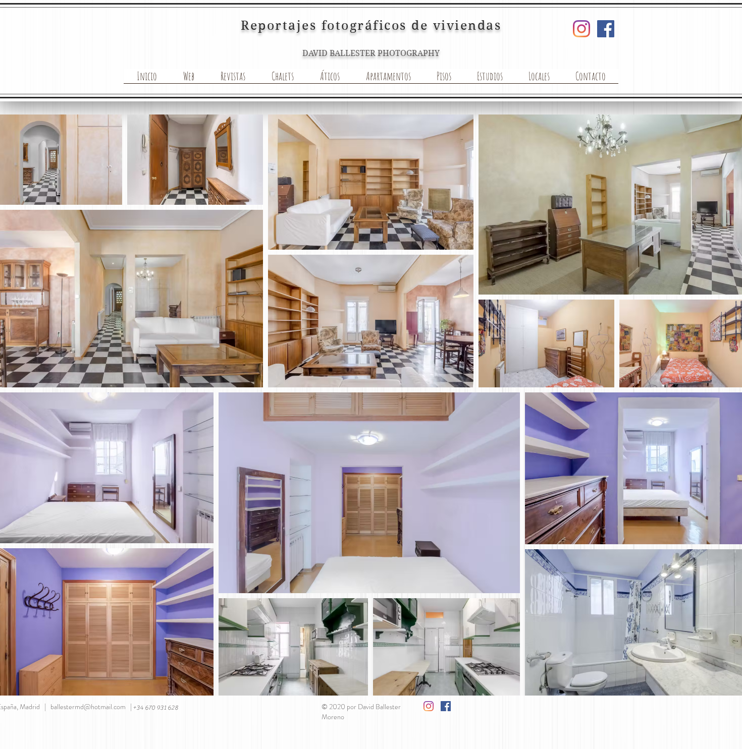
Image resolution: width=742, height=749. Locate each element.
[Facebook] (605, 28)
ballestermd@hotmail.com (88, 707)
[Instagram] (581, 28)
